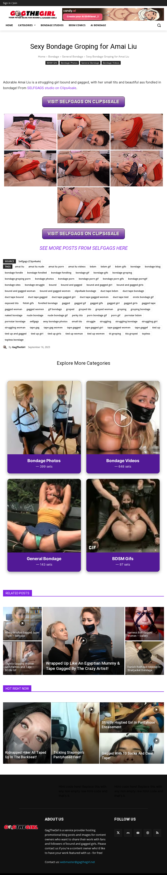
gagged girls (130, 303)
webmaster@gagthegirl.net (77, 862)
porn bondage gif (97, 315)
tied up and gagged (16, 333)
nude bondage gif (58, 315)
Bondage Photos (69, 62)
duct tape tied (121, 297)
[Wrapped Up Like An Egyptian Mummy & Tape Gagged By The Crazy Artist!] (83, 641)
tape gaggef (141, 327)
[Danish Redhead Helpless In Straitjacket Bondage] (144, 658)
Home (41, 56)
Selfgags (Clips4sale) (29, 261)
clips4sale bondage (85, 290)
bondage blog (152, 266)
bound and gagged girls (130, 284)
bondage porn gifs (113, 278)
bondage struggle (35, 284)
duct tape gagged (37, 297)
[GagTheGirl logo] (21, 827)
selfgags (34, 321)
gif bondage (55, 309)
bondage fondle (14, 272)
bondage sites (12, 284)
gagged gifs (96, 303)
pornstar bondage (15, 321)
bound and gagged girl (99, 284)
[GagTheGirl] (6, 347)
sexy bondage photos (55, 321)
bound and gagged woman (20, 290)
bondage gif (82, 272)
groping (121, 309)
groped (70, 309)
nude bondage (35, 315)
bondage (135, 266)
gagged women (35, 309)
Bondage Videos (111, 62)
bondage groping (122, 272)
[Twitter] (118, 833)
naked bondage (13, 315)
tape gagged (74, 327)
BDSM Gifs (52, 62)
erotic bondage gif (143, 297)
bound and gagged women (55, 290)
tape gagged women (118, 327)
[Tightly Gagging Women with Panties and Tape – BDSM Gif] (22, 658)
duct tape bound (14, 297)
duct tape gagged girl (63, 297)
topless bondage (14, 339)
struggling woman (15, 327)
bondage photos (44, 278)
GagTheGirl (18, 347)
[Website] (147, 833)
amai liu (19, 266)
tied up (156, 327)
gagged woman (13, 309)
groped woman (104, 309)
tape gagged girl (94, 327)
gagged (66, 303)
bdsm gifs (120, 266)
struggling (105, 321)
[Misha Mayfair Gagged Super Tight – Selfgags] (22, 623)
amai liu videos (76, 266)
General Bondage (72, 56)
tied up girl (37, 333)
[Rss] (157, 833)
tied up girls (54, 333)
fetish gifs (28, 303)
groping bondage (140, 309)
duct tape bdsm (109, 290)
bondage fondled (37, 272)
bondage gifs (101, 272)
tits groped (131, 333)
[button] (159, 25)
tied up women (96, 333)
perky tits (77, 315)
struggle (90, 321)
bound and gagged (71, 284)
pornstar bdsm (133, 315)
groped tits (85, 309)
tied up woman (74, 333)
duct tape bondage (133, 290)
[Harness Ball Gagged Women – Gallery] (144, 623)
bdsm (93, 266)
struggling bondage (126, 321)
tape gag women (53, 327)
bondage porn (66, 278)
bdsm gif (106, 266)
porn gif (115, 315)
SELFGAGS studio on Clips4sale (51, 88)
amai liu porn (56, 266)
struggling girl (149, 321)
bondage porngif (137, 278)
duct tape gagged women (94, 297)
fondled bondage (48, 303)
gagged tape (148, 303)
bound (53, 284)
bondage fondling (61, 272)
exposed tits (11, 303)
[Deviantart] (128, 833)
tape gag (34, 327)
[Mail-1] (138, 833)
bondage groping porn (18, 278)
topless (146, 333)
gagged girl (113, 303)
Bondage (53, 56)
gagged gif (80, 303)
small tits (77, 321)
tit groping (115, 333)
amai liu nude (36, 266)
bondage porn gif (89, 278)
